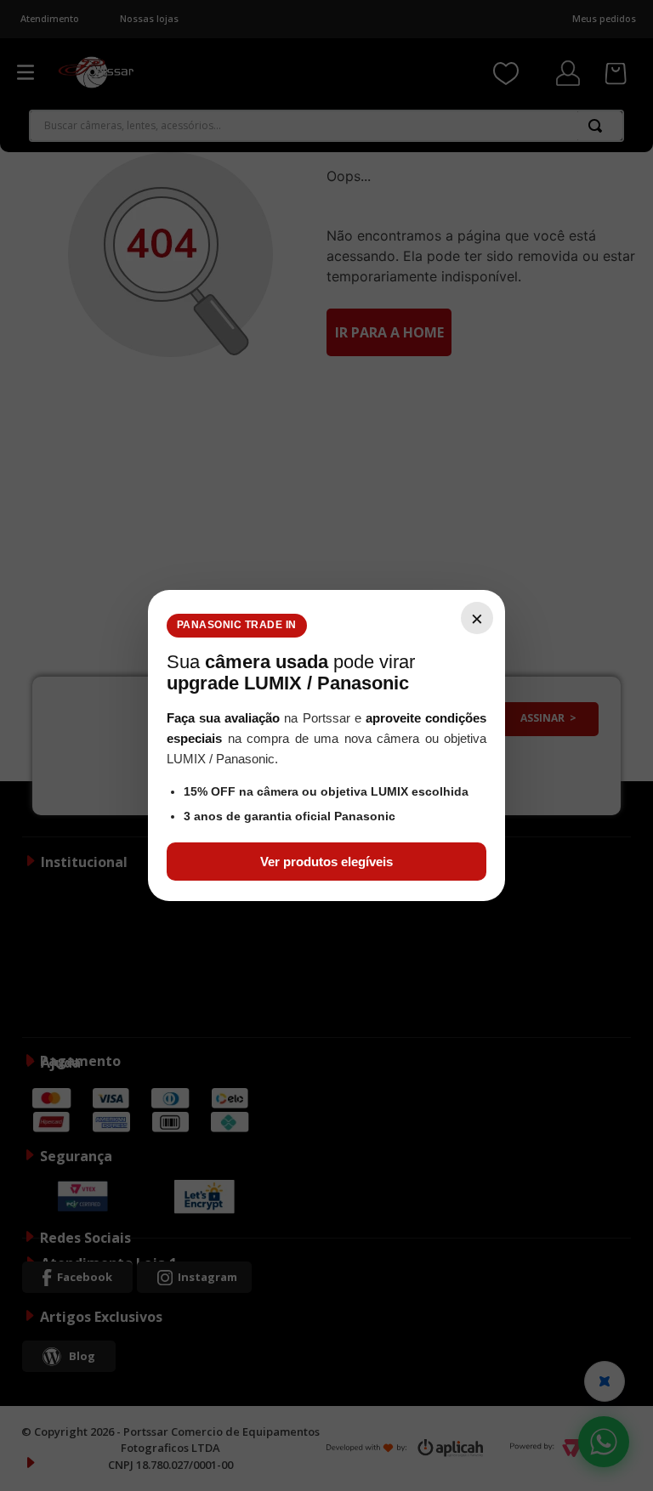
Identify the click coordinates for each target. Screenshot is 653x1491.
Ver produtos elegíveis (326, 861)
